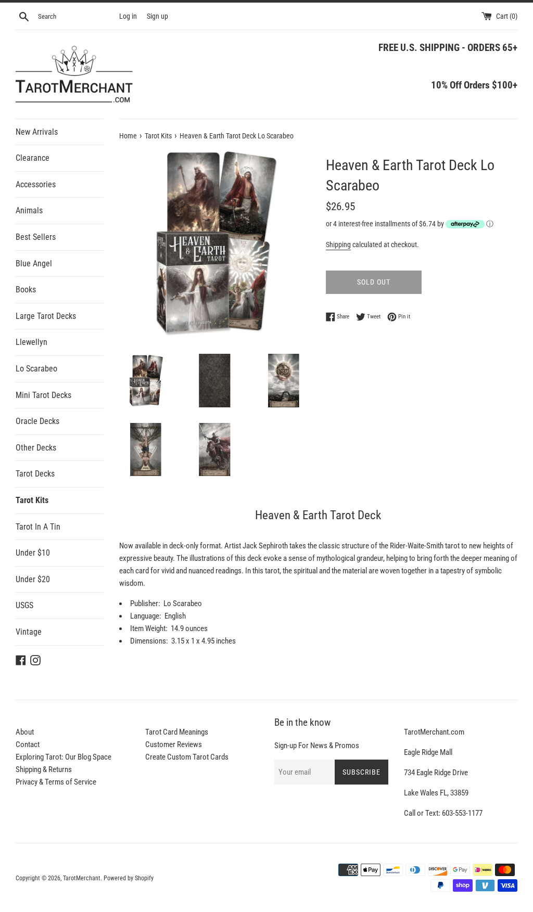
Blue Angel (34, 263)
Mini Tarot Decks (43, 395)
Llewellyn (31, 342)
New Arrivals (37, 132)
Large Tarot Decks (46, 316)
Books (26, 289)
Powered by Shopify (129, 878)
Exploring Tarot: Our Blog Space (63, 757)
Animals (29, 210)
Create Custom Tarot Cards (187, 757)
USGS (24, 605)
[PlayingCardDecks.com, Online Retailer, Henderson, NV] (198, 871)
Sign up (157, 16)
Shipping (338, 244)
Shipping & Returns (44, 769)
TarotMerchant (81, 878)
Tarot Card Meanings (176, 732)
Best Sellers (36, 237)
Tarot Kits (32, 500)
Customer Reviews (173, 744)
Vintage (29, 632)
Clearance (32, 158)
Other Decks (36, 448)
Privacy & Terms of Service (56, 782)
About (25, 732)
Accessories (36, 184)
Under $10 (33, 553)
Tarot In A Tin (38, 527)
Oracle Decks (37, 421)
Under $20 (33, 579)
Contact (28, 744)
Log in (128, 16)
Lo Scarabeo (36, 369)
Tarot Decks (35, 474)
